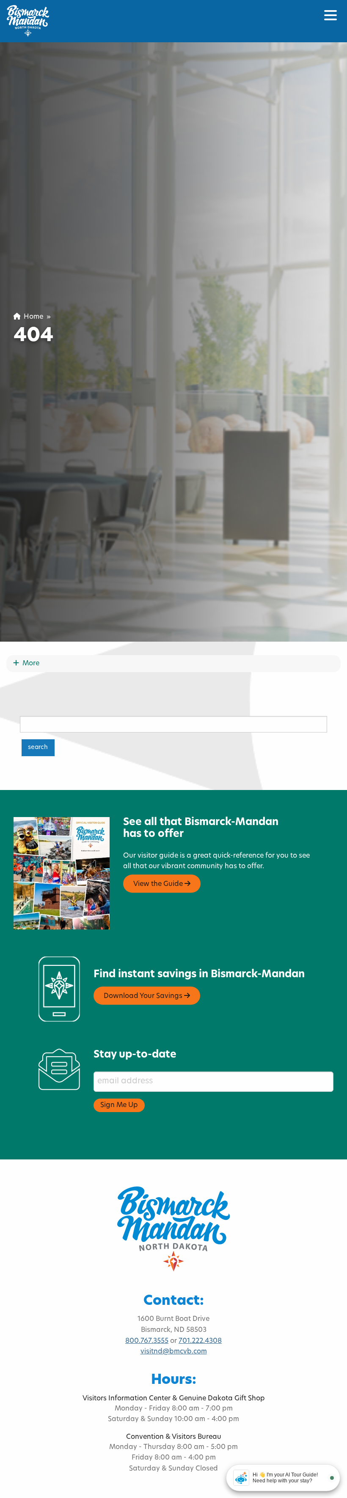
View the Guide (159, 884)
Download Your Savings (144, 996)
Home (31, 317)
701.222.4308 (200, 1341)
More (29, 663)
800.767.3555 (146, 1341)
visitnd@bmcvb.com (173, 1351)
